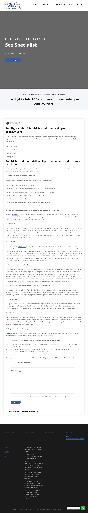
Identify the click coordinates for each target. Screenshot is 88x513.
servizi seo (31, 169)
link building (22, 246)
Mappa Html (7, 456)
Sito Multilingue (49, 432)
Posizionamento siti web (30, 411)
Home (35, 4)
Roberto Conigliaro (16, 122)
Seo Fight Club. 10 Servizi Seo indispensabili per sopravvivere (47, 94)
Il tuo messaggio (17, 371)
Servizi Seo (45, 4)
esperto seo (15, 215)
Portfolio (6, 447)
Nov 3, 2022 (14, 124)
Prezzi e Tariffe (60, 4)
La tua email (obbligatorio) (20, 362)
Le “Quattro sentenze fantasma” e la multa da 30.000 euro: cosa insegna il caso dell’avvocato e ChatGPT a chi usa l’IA (33, 465)
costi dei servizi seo (33, 256)
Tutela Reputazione (30, 432)
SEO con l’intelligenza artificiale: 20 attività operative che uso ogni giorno (33, 456)
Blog (70, 4)
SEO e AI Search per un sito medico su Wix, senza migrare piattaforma (33, 449)
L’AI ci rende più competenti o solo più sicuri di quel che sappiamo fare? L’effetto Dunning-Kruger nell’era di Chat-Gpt (33, 494)
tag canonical (11, 333)
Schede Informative (9, 432)
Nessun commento (13, 411)
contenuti (39, 228)
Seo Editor (69, 432)
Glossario (6, 451)
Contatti (79, 4)
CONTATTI (12, 60)
